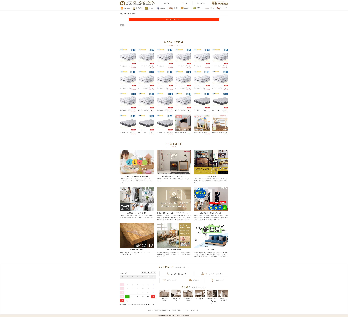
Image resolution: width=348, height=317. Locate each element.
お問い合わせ (201, 3)
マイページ (183, 3)
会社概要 (150, 310)
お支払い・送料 (176, 310)
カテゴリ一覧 (194, 310)
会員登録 (166, 3)
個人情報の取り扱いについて (162, 310)
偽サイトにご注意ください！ (8, 313)
